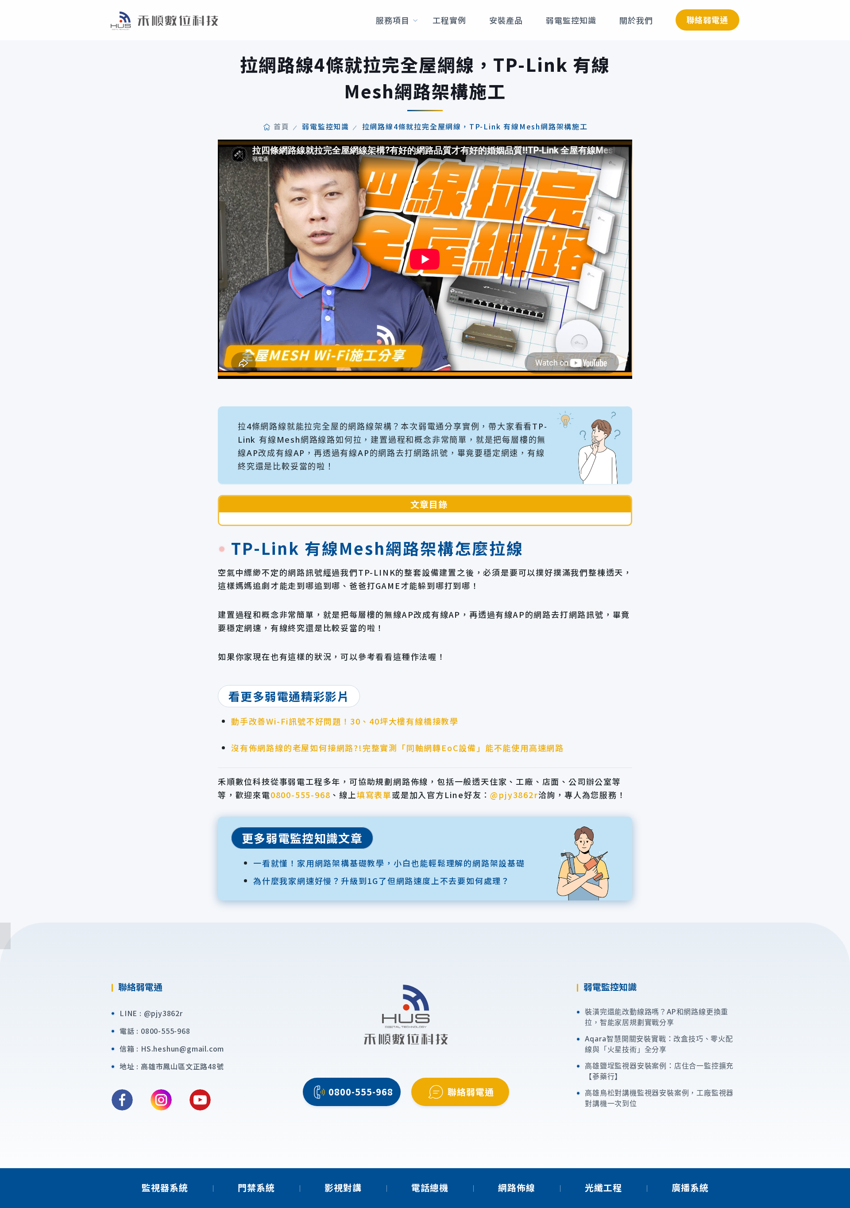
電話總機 (429, 1187)
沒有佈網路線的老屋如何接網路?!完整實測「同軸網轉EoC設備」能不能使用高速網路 (397, 747)
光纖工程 (603, 1187)
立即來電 (837, 832)
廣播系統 (690, 1187)
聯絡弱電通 (708, 19)
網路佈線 (516, 1187)
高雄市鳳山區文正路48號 (182, 1066)
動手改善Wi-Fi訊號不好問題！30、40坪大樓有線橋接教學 (345, 721)
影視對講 (343, 1187)
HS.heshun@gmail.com (182, 1048)
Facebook (122, 1100)
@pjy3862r (514, 794)
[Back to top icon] (837, 1188)
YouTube (200, 1100)
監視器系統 (165, 1187)
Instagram (161, 1100)
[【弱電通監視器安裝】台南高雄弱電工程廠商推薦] (164, 20)
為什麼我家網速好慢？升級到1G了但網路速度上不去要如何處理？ (381, 880)
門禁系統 (256, 1187)
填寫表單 (374, 794)
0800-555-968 (300, 794)
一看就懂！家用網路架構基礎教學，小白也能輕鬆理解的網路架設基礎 (389, 863)
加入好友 (837, 965)
